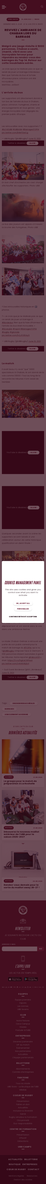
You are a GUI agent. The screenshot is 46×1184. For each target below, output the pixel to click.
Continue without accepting (23, 617)
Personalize (23, 609)
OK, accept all (23, 603)
